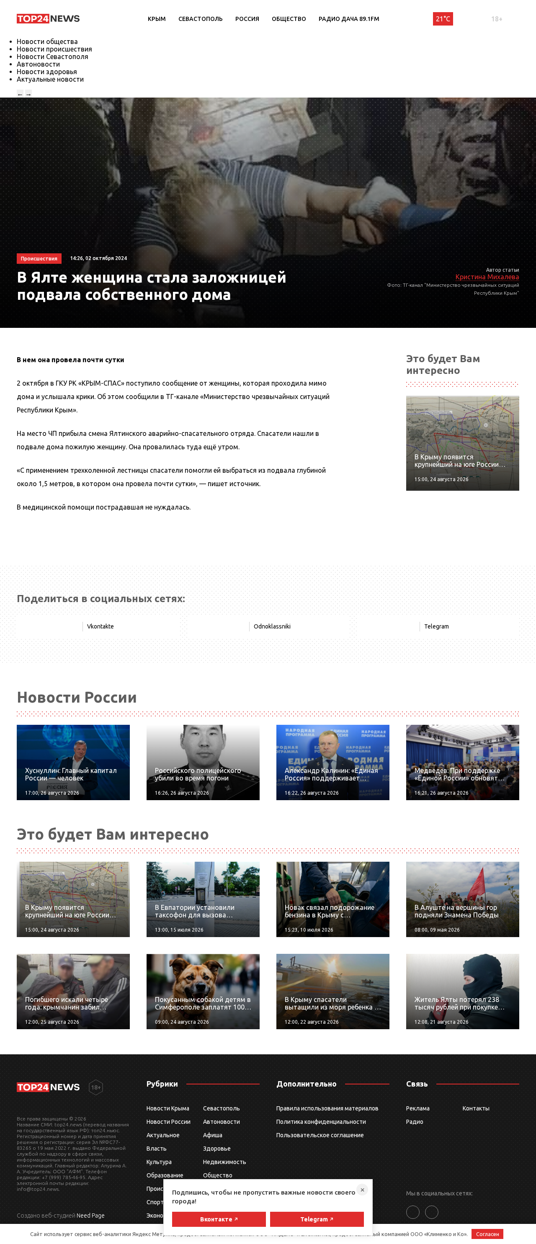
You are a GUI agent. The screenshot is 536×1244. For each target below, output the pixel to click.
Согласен (487, 1234)
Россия (247, 18)
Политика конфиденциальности (321, 1121)
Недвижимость (224, 1162)
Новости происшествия (54, 49)
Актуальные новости (50, 79)
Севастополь (200, 18)
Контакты (476, 1108)
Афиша (212, 1135)
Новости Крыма (168, 1108)
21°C (443, 19)
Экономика (162, 1215)
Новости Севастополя (52, 56)
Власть (157, 1148)
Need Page (91, 1215)
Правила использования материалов (327, 1108)
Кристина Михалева (487, 277)
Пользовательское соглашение (320, 1135)
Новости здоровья (47, 71)
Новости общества (47, 41)
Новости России (169, 1121)
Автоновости (38, 64)
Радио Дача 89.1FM (349, 18)
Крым (157, 18)
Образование (165, 1175)
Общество (289, 18)
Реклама (418, 1108)
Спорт (155, 1202)
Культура (159, 1162)
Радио (414, 1121)
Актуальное (163, 1135)
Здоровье (217, 1148)
